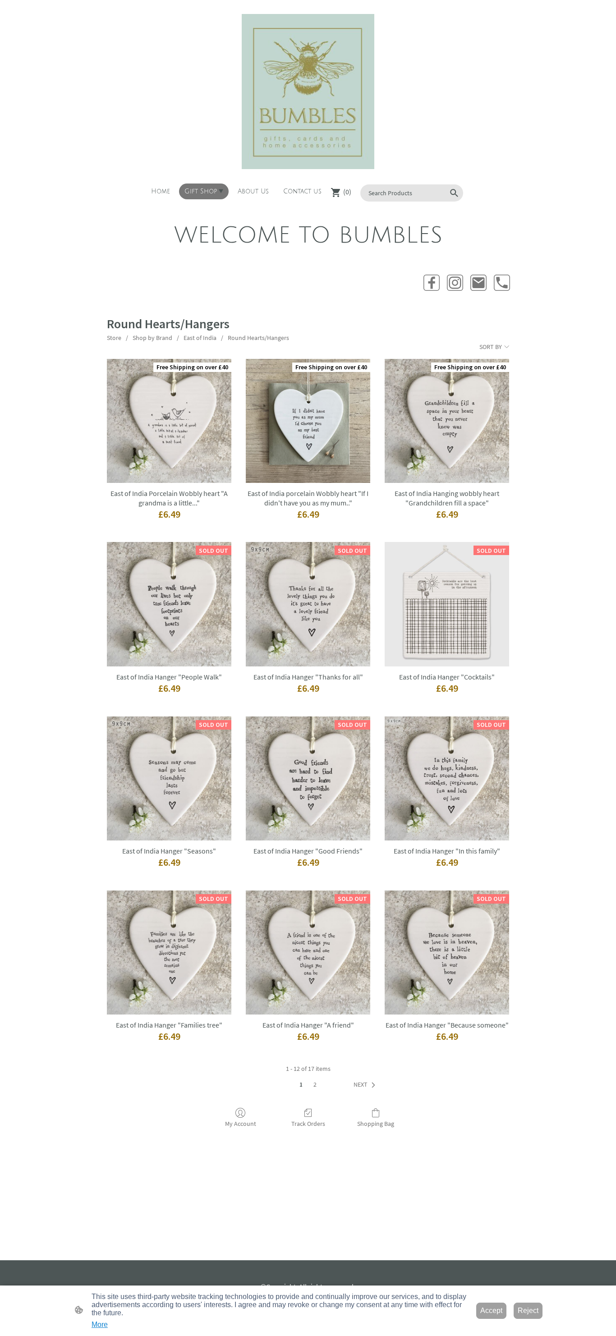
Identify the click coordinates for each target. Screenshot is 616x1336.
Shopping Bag (375, 1124)
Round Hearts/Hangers (258, 338)
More (100, 1324)
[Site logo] (308, 91)
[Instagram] (455, 283)
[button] (454, 193)
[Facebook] (431, 283)
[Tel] (502, 283)
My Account (240, 1124)
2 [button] (315, 1084)
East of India (200, 338)
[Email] (478, 283)
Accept (491, 1310)
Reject (528, 1310)
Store (114, 338)
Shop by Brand (152, 338)
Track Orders (308, 1124)
